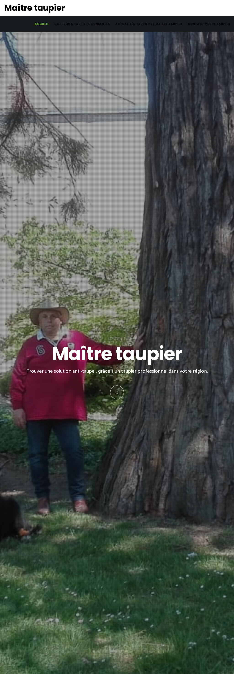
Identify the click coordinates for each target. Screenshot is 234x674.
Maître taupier (34, 8)
